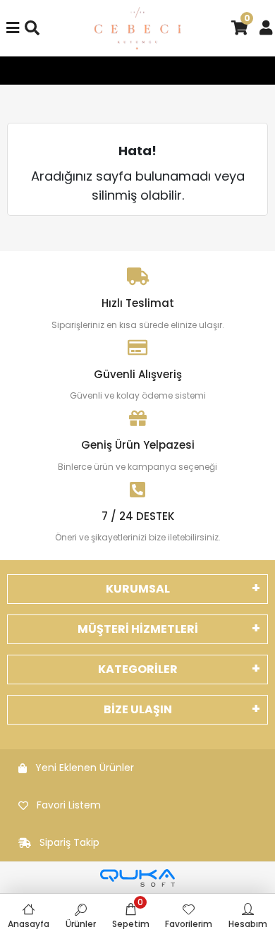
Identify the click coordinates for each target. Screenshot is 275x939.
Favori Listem (69, 805)
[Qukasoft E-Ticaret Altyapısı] (137, 878)
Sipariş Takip (69, 842)
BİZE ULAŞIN (138, 709)
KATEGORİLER (138, 669)
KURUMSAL (138, 589)
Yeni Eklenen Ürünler (84, 768)
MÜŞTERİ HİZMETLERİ (138, 629)
